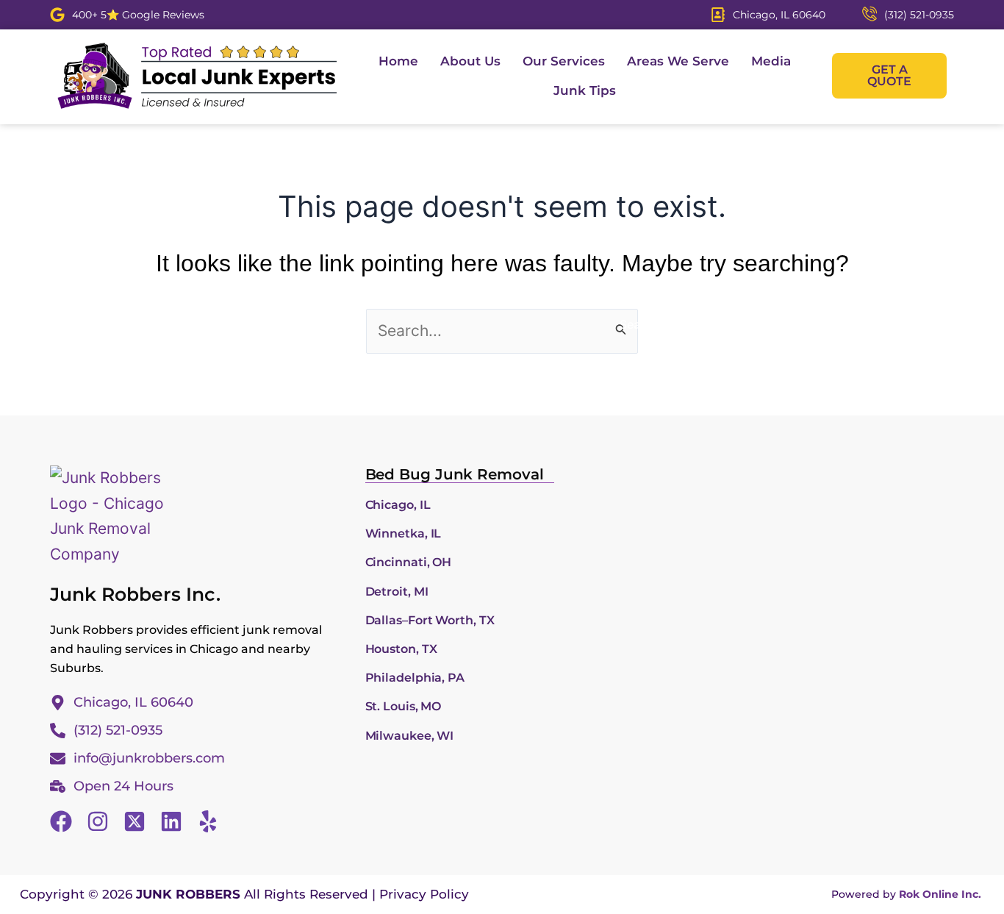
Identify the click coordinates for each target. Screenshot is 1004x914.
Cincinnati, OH (408, 562)
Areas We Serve (678, 61)
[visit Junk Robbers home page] (197, 75)
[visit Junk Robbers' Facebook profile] (61, 821)
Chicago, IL (398, 505)
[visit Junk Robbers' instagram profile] (98, 821)
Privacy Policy (424, 894)
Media (771, 61)
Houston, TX (401, 649)
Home (398, 61)
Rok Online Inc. (940, 894)
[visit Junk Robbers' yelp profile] (208, 821)
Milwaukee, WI (409, 736)
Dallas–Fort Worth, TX (430, 620)
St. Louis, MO (403, 706)
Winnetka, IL (403, 533)
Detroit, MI (397, 592)
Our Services (564, 61)
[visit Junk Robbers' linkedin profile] (171, 821)
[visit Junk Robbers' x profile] (134, 821)
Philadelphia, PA (415, 678)
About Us (470, 61)
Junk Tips (584, 90)
